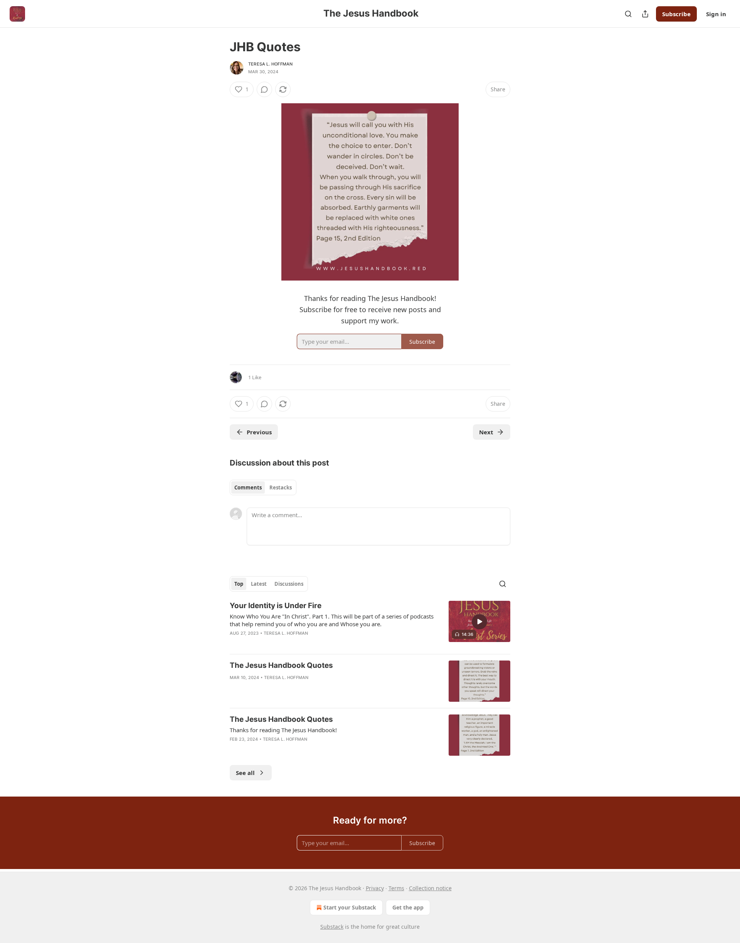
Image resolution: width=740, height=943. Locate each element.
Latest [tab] (259, 583)
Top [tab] (238, 583)
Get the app (408, 907)
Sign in (716, 14)
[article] (370, 624)
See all (245, 773)
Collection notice (430, 888)
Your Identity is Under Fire (275, 605)
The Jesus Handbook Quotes (281, 665)
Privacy (375, 888)
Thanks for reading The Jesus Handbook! (283, 730)
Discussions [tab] (288, 583)
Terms (396, 888)
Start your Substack (349, 907)
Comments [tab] (248, 487)
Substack (331, 926)
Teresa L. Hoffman (270, 64)
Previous (259, 432)
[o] (479, 621)
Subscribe (676, 14)
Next (486, 432)
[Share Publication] (645, 14)
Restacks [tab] (280, 487)
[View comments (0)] (264, 89)
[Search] (628, 14)
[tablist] (263, 487)
